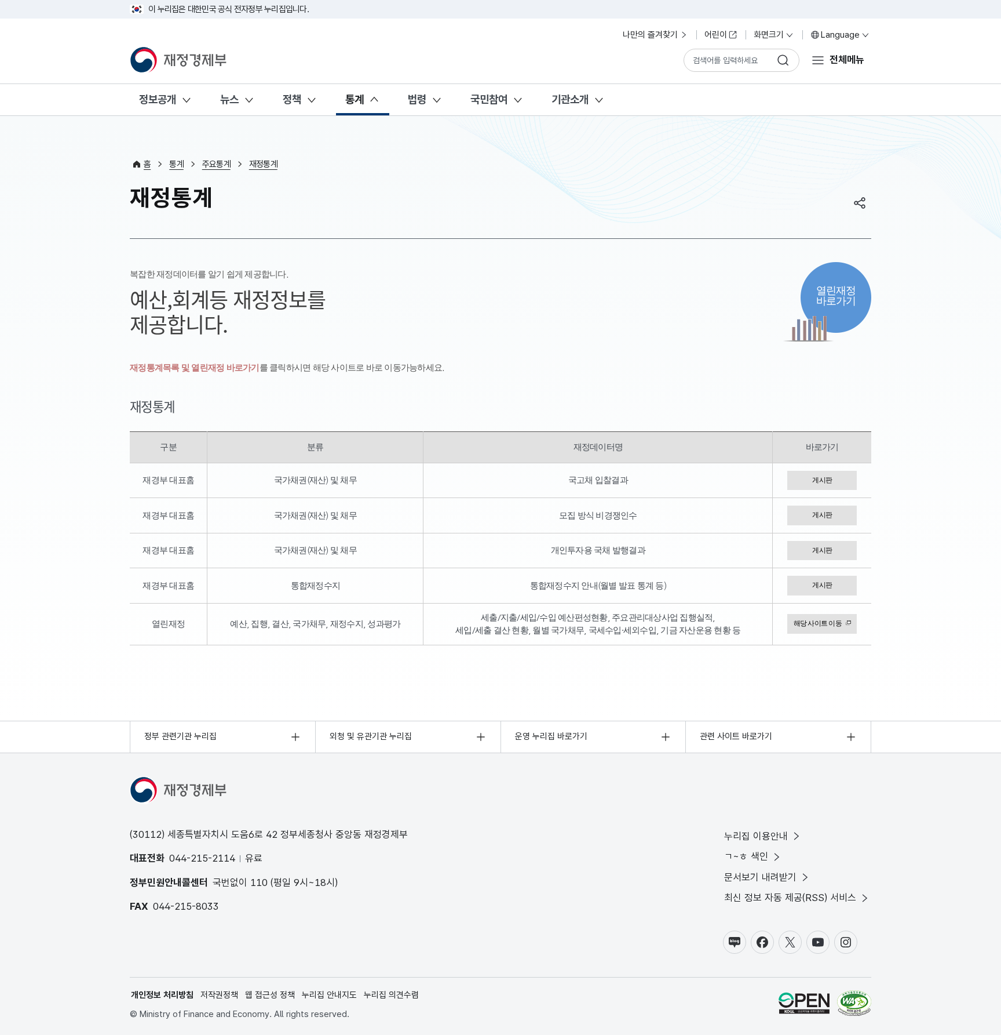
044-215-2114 (202, 858)
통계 (354, 99)
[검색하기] (783, 60)
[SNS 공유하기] (859, 203)
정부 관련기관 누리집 (180, 736)
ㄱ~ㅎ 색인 (746, 856)
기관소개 (570, 99)
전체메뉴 (847, 60)
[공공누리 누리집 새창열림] (804, 1005)
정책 (292, 99)
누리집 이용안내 (756, 836)
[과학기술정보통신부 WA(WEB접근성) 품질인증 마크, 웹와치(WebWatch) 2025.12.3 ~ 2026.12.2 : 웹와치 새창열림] (854, 1005)
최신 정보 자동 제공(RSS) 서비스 (790, 897)
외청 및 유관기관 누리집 (371, 736)
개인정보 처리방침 (162, 995)
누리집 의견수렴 (391, 995)
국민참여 (488, 99)
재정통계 (263, 164)
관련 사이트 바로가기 (736, 736)
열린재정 (836, 295)
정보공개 (157, 99)
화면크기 (769, 35)
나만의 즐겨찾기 (650, 35)
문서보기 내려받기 (760, 877)
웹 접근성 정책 (270, 995)
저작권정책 (219, 995)
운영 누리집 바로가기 (551, 736)
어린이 (715, 35)
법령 (417, 99)
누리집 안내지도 (329, 995)
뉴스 (229, 99)
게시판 (822, 480)
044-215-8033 (186, 906)
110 (259, 882)
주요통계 (216, 164)
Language (840, 35)
